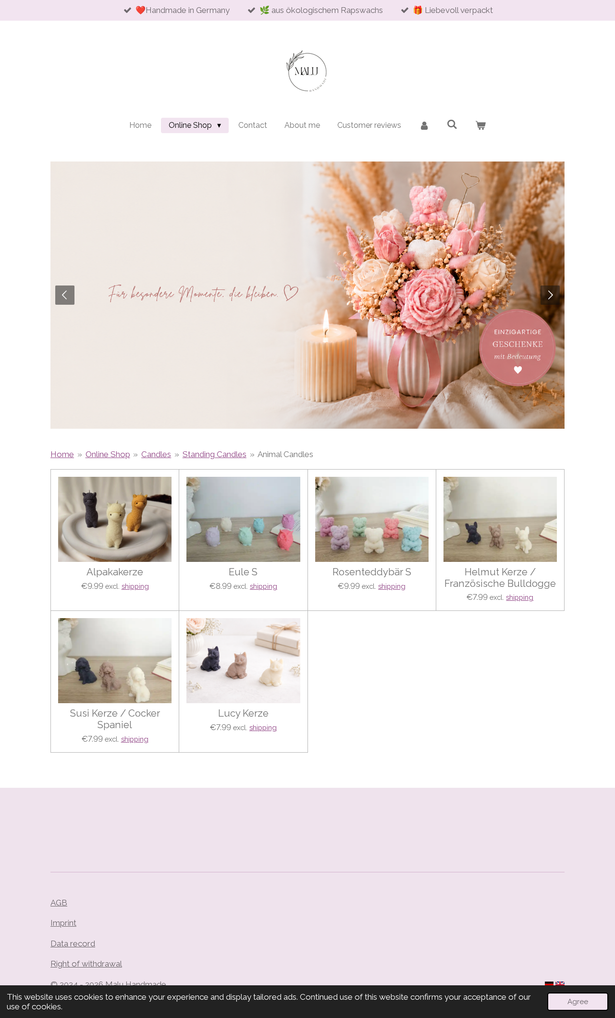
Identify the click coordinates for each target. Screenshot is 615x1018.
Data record (72, 943)
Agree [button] (577, 1001)
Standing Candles (214, 454)
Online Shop (108, 454)
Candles (156, 454)
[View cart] (480, 125)
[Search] (452, 124)
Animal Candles (285, 454)
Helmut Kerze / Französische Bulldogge (500, 578)
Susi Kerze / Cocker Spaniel (115, 719)
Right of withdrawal (86, 963)
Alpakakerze (114, 572)
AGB (58, 902)
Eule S (243, 572)
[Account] (424, 125)
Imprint (63, 923)
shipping (135, 586)
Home (62, 454)
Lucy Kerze (243, 713)
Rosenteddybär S (371, 572)
